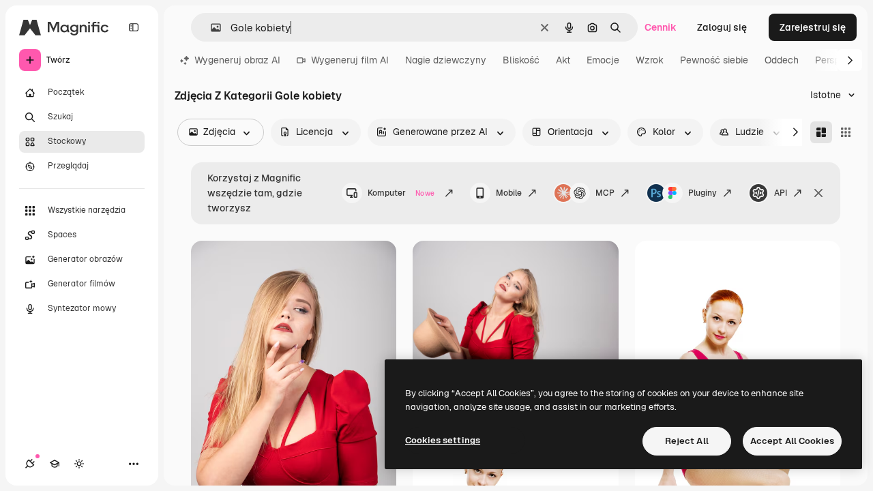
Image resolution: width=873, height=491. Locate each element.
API (780, 193)
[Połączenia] (30, 464)
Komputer (401, 193)
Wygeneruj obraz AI (237, 60)
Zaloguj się (722, 27)
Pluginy (702, 193)
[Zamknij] (818, 193)
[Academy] (54, 464)
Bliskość (521, 60)
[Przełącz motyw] (79, 464)
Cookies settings (442, 440)
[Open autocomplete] (210, 28)
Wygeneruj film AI (350, 60)
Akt (563, 60)
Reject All (687, 441)
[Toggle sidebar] (134, 27)
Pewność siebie (714, 60)
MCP (605, 193)
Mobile (509, 193)
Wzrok (650, 60)
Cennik (661, 27)
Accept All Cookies (792, 441)
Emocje (603, 60)
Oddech (782, 60)
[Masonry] (821, 132)
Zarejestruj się (813, 27)
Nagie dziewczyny (445, 60)
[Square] (846, 132)
